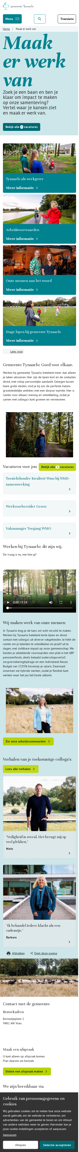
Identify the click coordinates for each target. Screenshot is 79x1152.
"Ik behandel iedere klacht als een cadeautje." (33, 928)
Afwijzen (20, 1145)
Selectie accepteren (57, 1145)
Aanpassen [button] (9, 1135)
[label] (13, 351)
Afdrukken (18, 953)
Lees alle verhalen (18, 769)
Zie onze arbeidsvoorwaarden (25, 741)
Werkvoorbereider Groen (26, 506)
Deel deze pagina (45, 953)
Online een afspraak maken (24, 1071)
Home (6, 29)
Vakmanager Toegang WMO (28, 528)
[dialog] (39, 1122)
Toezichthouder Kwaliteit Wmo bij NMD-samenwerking (38, 481)
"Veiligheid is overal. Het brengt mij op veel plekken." (36, 839)
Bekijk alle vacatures (21, 127)
